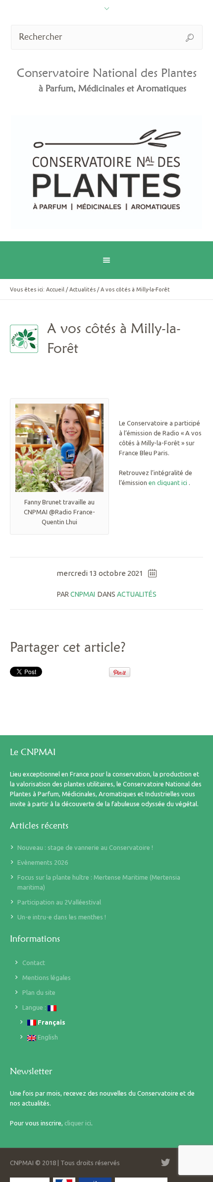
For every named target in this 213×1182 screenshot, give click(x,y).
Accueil (55, 289)
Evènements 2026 (42, 862)
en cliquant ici (168, 482)
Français (50, 1022)
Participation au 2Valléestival (59, 902)
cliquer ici (77, 1122)
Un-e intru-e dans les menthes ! (61, 916)
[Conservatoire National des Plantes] (107, 172)
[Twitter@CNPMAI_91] (165, 1163)
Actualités (82, 289)
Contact (33, 962)
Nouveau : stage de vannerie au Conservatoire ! (85, 847)
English (47, 1037)
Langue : (35, 1007)
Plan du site (38, 992)
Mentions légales (46, 977)
